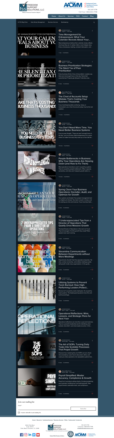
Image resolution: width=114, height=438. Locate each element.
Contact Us (79, 420)
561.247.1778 (85, 425)
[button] (70, 16)
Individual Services (48, 420)
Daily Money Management (38, 22)
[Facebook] (21, 434)
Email (20, 405)
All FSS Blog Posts (23, 22)
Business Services (53, 22)
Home (34, 420)
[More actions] (93, 31)
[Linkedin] (29, 434)
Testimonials (71, 420)
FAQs (66, 420)
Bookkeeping (64, 22)
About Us (39, 420)
